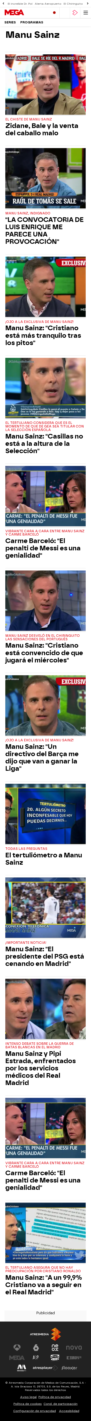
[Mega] (23, 12)
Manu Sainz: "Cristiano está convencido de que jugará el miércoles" (44, 653)
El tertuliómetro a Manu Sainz (43, 859)
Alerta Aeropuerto (48, 3)
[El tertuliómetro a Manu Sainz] (45, 814)
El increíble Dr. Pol (20, 3)
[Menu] (85, 12)
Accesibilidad (69, 1411)
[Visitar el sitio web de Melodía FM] (21, 1368)
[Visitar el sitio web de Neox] (55, 1347)
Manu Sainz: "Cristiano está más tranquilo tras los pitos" (43, 335)
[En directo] (54, 12)
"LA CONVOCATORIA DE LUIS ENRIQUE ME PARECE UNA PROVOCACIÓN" (44, 230)
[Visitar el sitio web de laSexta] (36, 1347)
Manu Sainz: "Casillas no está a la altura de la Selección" (44, 444)
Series (10, 22)
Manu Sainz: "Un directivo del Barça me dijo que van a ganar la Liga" (42, 757)
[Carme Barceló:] (45, 496)
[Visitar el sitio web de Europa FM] (74, 1357)
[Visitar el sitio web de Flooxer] (69, 1368)
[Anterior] (3, 3)
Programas (31, 22)
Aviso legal (28, 1397)
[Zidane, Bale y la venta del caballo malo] (45, 85)
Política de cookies (27, 1404)
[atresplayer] (75, 12)
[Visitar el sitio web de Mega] (17, 1357)
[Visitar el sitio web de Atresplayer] (45, 1368)
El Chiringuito (73, 3)
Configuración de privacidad (34, 1411)
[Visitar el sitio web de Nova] (74, 1347)
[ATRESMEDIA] (45, 1334)
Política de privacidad (54, 1397)
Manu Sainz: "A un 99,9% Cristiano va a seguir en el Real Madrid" (43, 1285)
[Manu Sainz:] (45, 287)
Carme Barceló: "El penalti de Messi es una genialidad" (43, 548)
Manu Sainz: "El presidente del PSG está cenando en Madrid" (44, 956)
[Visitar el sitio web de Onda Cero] (55, 1357)
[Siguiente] (87, 3)
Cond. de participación (61, 1404)
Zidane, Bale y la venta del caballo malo (41, 129)
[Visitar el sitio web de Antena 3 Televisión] (17, 1347)
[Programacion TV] (65, 12)
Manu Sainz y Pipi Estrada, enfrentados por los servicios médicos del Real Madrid (40, 1068)
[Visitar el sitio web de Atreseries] (36, 1357)
